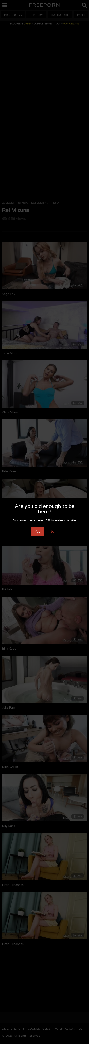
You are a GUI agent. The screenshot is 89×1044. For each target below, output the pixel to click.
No (51, 531)
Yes (37, 531)
